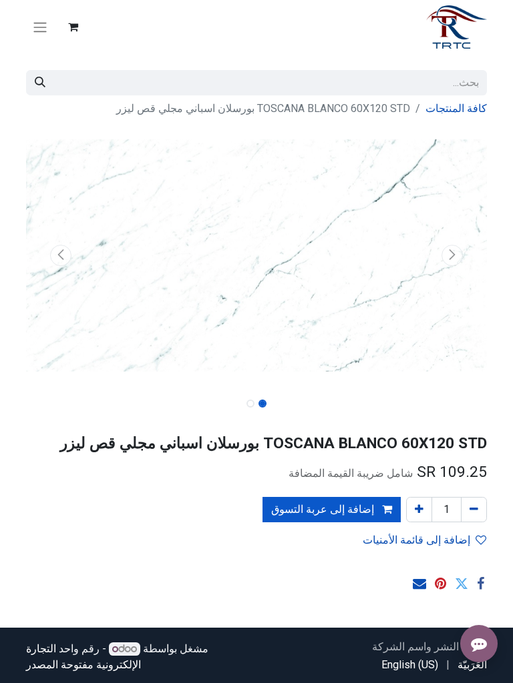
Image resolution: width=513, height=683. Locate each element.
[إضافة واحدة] (419, 509)
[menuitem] (472, 665)
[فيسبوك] (480, 583)
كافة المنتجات (456, 108)
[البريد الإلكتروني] (419, 583)
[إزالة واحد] (474, 509)
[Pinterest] (440, 583)
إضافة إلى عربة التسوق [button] (324, 509)
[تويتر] (461, 583)
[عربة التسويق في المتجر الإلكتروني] (72, 26)
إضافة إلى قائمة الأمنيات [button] (416, 540)
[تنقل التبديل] (40, 27)
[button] (453, 255)
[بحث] (40, 82)
